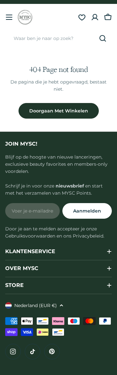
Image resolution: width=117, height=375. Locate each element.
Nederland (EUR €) (35, 305)
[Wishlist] (82, 17)
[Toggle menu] (9, 17)
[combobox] (58, 38)
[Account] (95, 17)
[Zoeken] (103, 38)
